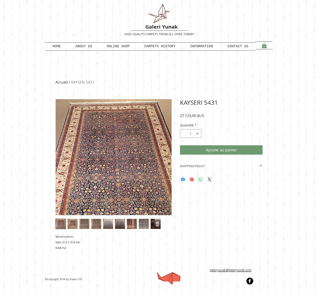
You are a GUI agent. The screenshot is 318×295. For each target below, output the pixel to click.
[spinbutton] (190, 133)
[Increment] (198, 133)
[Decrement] (183, 133)
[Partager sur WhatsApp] (200, 179)
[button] (264, 45)
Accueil (61, 82)
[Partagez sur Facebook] (183, 179)
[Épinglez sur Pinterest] (192, 179)
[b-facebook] (249, 281)
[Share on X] (209, 179)
